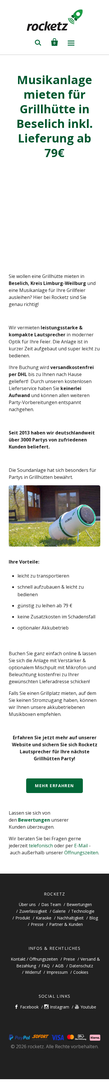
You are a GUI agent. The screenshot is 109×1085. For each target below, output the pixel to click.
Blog (93, 918)
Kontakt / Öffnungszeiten (34, 959)
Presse (37, 924)
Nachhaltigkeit (70, 918)
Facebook (29, 1007)
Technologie (82, 911)
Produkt (22, 918)
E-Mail (81, 845)
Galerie (59, 911)
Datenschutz (81, 965)
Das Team (51, 904)
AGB (59, 965)
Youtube (88, 1007)
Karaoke (43, 918)
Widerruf (33, 972)
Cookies (80, 972)
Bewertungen (34, 820)
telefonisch (41, 845)
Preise (69, 959)
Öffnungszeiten (81, 852)
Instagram (59, 1007)
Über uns (27, 904)
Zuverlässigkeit (33, 911)
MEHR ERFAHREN (54, 785)
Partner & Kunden (66, 924)
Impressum (57, 972)
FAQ (46, 965)
